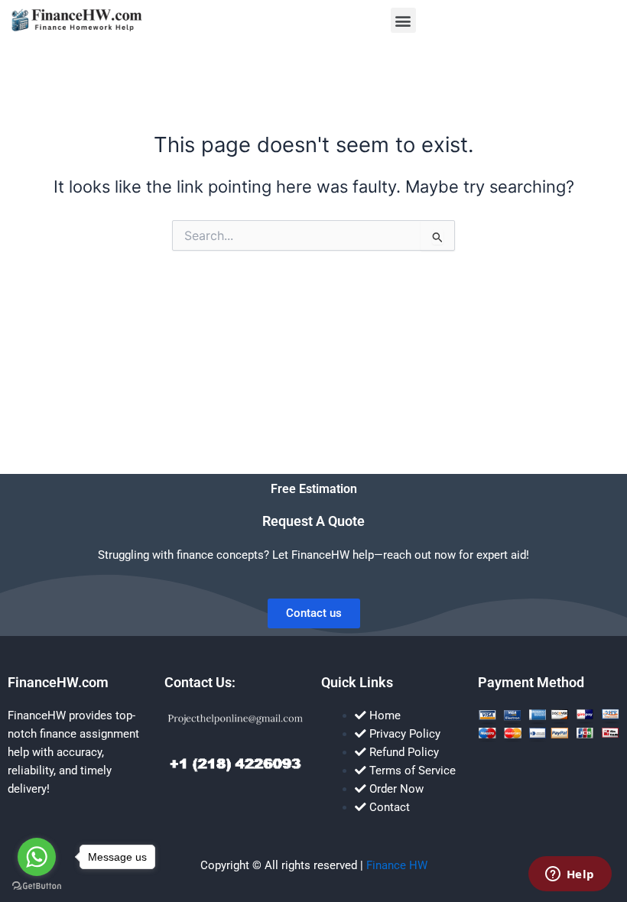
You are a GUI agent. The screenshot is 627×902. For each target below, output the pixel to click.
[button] (403, 20)
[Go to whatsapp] (37, 857)
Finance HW (396, 865)
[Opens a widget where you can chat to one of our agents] (570, 875)
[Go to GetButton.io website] (36, 886)
